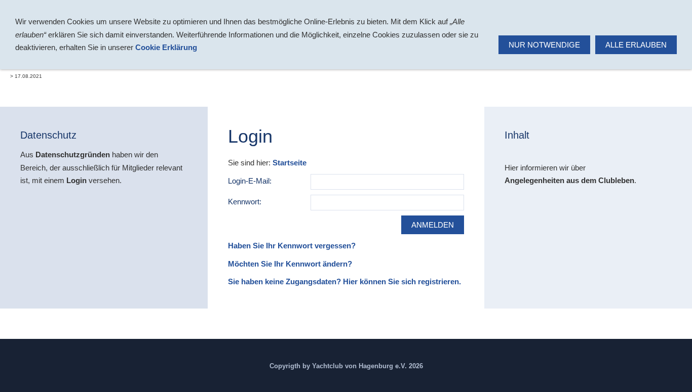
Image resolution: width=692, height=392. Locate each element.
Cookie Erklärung (166, 47)
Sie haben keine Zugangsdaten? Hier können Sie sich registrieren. (344, 281)
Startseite (289, 162)
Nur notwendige (544, 44)
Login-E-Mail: (250, 181)
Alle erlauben (636, 44)
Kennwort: (244, 201)
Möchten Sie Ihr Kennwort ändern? (290, 263)
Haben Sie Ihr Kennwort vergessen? (292, 245)
